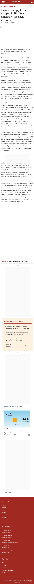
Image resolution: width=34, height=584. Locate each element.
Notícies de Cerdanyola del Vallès (10, 542)
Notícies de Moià (6, 545)
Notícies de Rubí (6, 552)
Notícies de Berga (6, 540)
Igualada (4, 505)
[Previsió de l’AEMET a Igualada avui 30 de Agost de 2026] (17, 419)
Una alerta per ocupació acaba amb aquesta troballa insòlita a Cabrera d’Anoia (16, 339)
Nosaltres (4, 572)
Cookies (4, 567)
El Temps (6, 428)
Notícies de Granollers (7, 535)
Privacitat (4, 565)
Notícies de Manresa (6, 532)
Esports (4, 512)
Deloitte (15, 261)
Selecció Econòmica (8, 7)
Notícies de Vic (5, 547)
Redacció (6, 434)
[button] (31, 2)
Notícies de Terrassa (6, 530)
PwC (22, 261)
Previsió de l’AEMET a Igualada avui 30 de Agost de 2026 (15, 432)
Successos (4, 510)
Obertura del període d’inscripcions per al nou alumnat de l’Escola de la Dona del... (16, 333)
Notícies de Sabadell (7, 537)
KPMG (19, 261)
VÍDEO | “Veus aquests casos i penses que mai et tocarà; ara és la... (17, 345)
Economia (4, 517)
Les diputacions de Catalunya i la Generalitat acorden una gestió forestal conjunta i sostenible (17, 327)
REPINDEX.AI (27, 261)
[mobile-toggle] (3, 2)
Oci (3, 515)
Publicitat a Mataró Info (7, 570)
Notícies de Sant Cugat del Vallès (10, 550)
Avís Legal (4, 562)
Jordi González (6, 22)
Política (4, 507)
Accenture (10, 261)
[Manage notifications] (30, 580)
